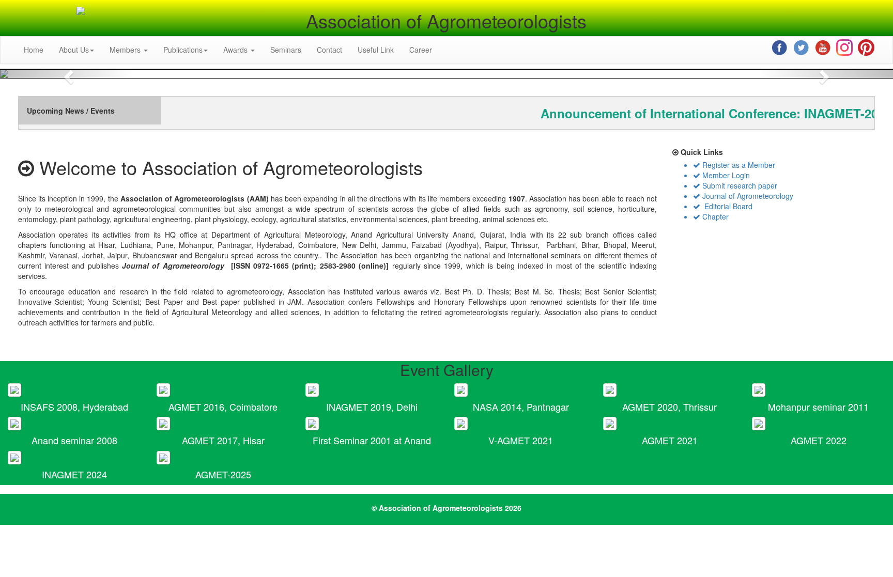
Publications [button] (183, 49)
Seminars (285, 49)
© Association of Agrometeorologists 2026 (446, 508)
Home (33, 49)
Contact (329, 49)
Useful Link (376, 49)
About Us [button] (74, 49)
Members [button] (126, 49)
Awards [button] (236, 49)
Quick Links (701, 152)
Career (420, 49)
